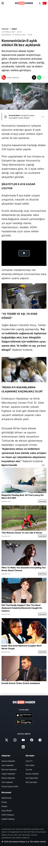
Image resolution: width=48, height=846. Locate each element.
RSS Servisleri (31, 782)
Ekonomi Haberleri (9, 769)
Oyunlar (29, 769)
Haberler (5, 29)
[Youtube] (23, 740)
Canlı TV (29, 761)
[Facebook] (32, 740)
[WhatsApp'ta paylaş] (39, 77)
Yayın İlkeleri (7, 810)
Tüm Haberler (7, 782)
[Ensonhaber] (24, 3)
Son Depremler (32, 778)
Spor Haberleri (8, 765)
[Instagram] (15, 740)
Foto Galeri (30, 765)
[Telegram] (40, 740)
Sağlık (14, 29)
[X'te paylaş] (34, 77)
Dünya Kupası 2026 (10, 786)
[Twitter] (7, 740)
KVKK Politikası (8, 815)
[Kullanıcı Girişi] (40, 3)
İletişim (4, 806)
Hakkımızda (6, 798)
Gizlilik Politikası (8, 819)
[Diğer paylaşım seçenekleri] (44, 77)
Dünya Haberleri (8, 778)
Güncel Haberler (8, 761)
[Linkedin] (23, 747)
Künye (4, 802)
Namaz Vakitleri (32, 774)
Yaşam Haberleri (8, 774)
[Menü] (3, 3)
